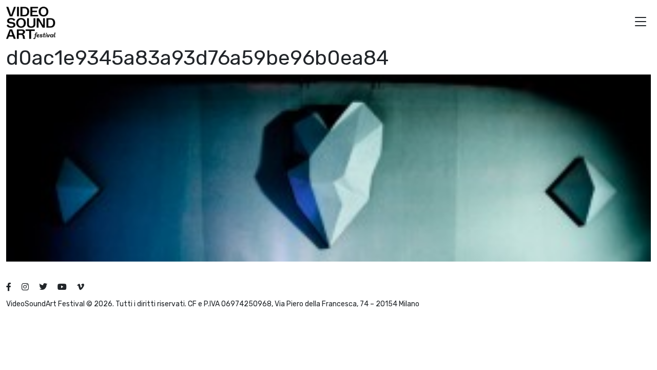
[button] (640, 23)
